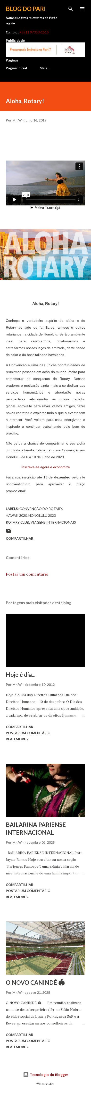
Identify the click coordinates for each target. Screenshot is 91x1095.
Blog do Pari (26, 8)
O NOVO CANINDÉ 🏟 (35, 982)
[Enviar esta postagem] (9, 532)
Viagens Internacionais (53, 522)
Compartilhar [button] (19, 538)
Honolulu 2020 (42, 515)
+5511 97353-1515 (34, 32)
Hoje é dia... (20, 674)
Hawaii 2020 (16, 515)
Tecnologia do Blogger (48, 1074)
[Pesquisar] (71, 9)
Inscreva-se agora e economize (45, 467)
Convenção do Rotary (40, 509)
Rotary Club (17, 522)
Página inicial (16, 68)
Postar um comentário (27, 574)
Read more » (17, 739)
